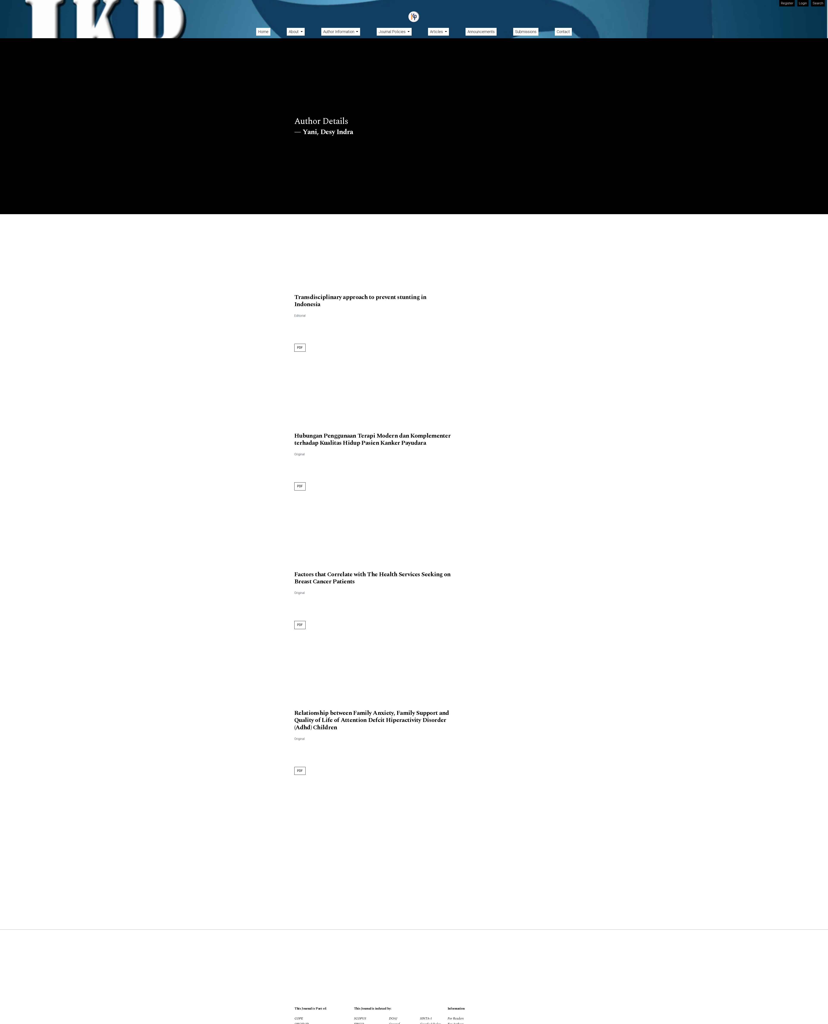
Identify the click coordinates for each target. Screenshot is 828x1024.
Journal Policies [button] (392, 31)
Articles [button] (437, 31)
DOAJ (393, 1018)
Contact (563, 31)
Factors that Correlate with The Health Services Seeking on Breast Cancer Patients (372, 578)
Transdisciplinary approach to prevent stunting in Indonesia (360, 301)
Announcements (481, 31)
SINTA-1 (426, 1018)
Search (818, 3)
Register (787, 3)
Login (803, 3)
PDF (300, 348)
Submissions (525, 31)
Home (263, 31)
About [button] (294, 31)
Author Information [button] (339, 31)
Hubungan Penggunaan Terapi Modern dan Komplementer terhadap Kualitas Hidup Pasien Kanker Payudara (372, 439)
